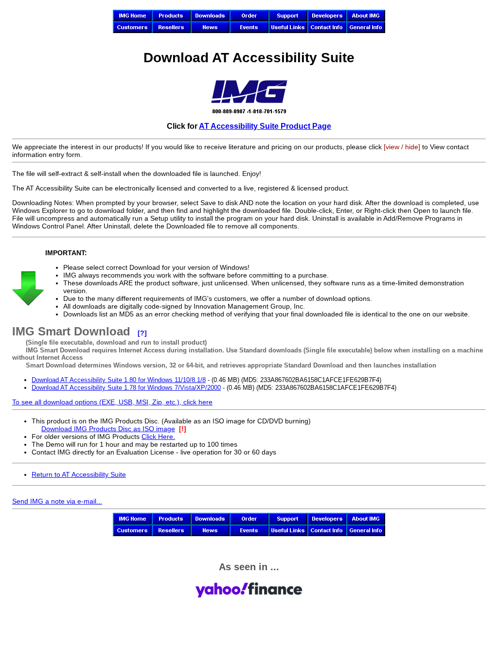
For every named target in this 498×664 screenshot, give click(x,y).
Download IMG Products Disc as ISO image (108, 429)
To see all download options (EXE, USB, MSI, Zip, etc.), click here (112, 402)
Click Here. (158, 436)
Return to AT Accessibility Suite (79, 474)
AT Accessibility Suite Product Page (265, 126)
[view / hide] (402, 147)
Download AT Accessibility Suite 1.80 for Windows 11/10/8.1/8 (119, 380)
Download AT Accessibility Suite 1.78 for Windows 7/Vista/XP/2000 (126, 387)
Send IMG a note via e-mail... (57, 501)
